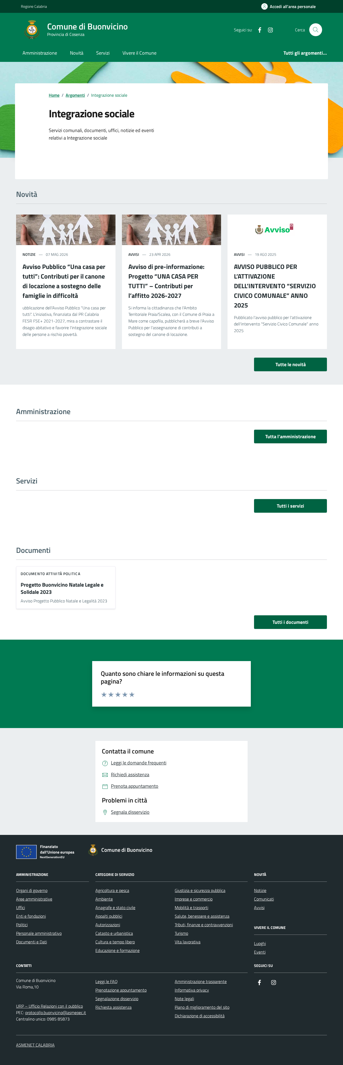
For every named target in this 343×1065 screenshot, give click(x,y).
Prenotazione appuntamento (121, 990)
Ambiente (104, 899)
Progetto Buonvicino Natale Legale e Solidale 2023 (62, 588)
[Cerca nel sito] (315, 29)
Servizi (103, 53)
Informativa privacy (192, 990)
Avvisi (259, 907)
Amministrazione (40, 53)
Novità (76, 53)
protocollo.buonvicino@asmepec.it (55, 1012)
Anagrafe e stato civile (115, 907)
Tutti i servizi (290, 505)
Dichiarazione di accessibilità (200, 1015)
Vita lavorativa (187, 942)
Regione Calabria (34, 6)
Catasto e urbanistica (114, 933)
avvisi (133, 254)
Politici (22, 924)
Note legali (184, 998)
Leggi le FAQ (106, 981)
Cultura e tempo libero (115, 942)
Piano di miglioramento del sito (202, 1007)
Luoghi (260, 943)
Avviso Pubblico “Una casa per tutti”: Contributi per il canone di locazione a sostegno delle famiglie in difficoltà (64, 281)
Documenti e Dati (31, 942)
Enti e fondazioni (31, 916)
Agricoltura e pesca (112, 890)
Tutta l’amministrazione (290, 436)
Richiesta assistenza (113, 1007)
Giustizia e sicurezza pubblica (200, 890)
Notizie (260, 890)
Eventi (260, 952)
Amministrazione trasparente (201, 981)
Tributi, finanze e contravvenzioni (204, 924)
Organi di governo (31, 890)
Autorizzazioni (107, 924)
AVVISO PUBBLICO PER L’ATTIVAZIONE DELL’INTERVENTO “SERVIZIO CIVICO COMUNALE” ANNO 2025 (275, 286)
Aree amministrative (34, 899)
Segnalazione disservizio (116, 998)
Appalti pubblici (108, 916)
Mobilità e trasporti (191, 907)
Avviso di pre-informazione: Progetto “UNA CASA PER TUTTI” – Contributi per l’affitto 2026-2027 (166, 281)
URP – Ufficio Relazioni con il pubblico (49, 1006)
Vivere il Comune (139, 53)
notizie (29, 254)
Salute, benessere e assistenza (202, 916)
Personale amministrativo (39, 933)
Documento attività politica (50, 573)
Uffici (20, 907)
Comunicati (264, 899)
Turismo (181, 933)
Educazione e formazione (117, 950)
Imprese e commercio (193, 899)
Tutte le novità (290, 364)
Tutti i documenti (290, 622)
